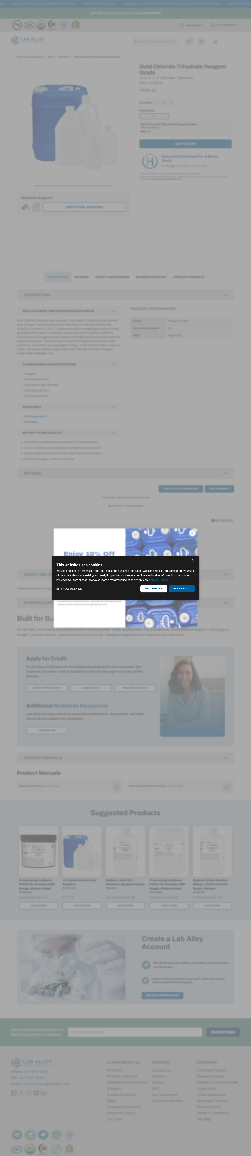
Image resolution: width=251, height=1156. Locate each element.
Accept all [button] (181, 588)
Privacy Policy (158, 580)
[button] (69, 589)
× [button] (193, 560)
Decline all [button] (154, 588)
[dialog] (125, 578)
